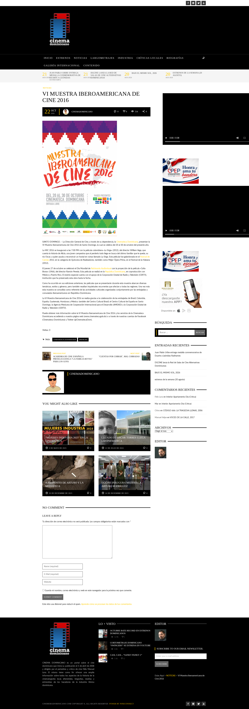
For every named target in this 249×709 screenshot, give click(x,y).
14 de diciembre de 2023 (117, 493)
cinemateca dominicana (64, 339)
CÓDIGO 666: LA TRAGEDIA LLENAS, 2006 (182, 411)
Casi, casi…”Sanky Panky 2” (126, 655)
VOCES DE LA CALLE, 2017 (182, 418)
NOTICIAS (47, 88)
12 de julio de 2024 (114, 448)
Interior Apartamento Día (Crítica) (181, 397)
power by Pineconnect (121, 704)
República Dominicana (115, 272)
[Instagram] (193, 3)
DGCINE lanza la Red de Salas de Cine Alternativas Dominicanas (106, 75)
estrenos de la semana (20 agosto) (187, 74)
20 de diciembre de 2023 (60, 493)
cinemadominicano (82, 112)
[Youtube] (203, 3)
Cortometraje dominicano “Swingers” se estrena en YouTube (130, 643)
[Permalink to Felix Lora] (160, 452)
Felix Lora (159, 397)
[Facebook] (188, 3)
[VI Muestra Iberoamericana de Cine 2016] (79, 178)
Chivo (157, 411)
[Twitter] (198, 3)
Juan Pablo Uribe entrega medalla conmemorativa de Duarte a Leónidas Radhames (65, 76)
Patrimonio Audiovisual (101, 269)
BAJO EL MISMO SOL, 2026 (144, 73)
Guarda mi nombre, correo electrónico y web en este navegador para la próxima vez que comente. (88, 591)
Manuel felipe (161, 418)
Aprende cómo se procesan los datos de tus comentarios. (106, 604)
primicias (83, 339)
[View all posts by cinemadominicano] (66, 112)
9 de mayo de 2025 (58, 448)
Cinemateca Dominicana (127, 242)
